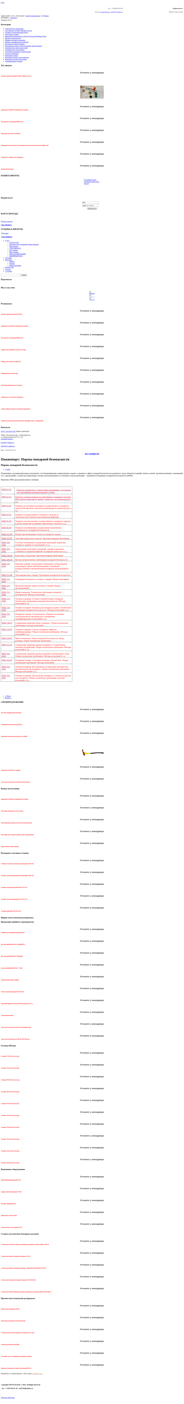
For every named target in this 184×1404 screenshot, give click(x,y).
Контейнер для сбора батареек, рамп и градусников (17, 834)
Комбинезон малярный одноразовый (12, 932)
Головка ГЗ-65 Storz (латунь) (10, 1068)
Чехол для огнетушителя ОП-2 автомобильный (16, 1027)
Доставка (8, 258)
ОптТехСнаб (14, 242)
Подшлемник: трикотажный (10, 846)
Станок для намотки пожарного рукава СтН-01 (15, 1256)
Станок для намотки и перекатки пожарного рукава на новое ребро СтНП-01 (25, 1244)
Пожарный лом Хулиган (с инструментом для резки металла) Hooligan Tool (24, 145)
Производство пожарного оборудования (24, 244)
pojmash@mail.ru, (105, 12)
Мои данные (14, 252)
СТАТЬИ (8, 271)
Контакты (8, 260)
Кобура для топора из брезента (11, 361)
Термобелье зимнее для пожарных (12, 157)
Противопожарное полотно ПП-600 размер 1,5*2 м (17, 1003)
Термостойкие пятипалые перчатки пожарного (15, 409)
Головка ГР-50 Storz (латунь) (10, 1103)
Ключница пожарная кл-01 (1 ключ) (12, 811)
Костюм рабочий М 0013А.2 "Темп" (12, 968)
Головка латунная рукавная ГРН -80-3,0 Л (14, 899)
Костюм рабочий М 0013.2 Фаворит (12, 956)
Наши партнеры (15, 265)
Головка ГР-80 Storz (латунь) (10, 1127)
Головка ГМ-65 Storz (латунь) (10, 1092)
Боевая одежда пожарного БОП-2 (11, 314)
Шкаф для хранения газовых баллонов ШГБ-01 (16, 1368)
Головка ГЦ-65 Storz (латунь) (10, 1151)
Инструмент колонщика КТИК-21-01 (12, 338)
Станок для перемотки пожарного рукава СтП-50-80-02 (18, 1280)
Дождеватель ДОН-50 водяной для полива (14, 110)
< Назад (8, 696)
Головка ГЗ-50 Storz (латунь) (10, 1056)
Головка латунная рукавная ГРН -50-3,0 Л (14, 887)
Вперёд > (8, 698)
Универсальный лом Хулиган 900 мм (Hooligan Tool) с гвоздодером (22, 421)
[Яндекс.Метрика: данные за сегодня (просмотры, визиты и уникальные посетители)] (8, 1398)
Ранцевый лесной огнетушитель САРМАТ (14, 736)
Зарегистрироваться (32, 16)
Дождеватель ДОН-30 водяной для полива (14, 799)
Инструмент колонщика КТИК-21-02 (12, 121)
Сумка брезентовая (7, 1015)
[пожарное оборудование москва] (2, 3)
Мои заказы (13, 246)
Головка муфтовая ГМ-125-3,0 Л (11, 911)
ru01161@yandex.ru (117, 12)
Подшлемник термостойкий (10, 980)
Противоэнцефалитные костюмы (11, 385)
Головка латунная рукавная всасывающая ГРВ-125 (17, 875)
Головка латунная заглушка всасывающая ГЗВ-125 (17, 864)
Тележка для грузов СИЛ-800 (10, 1344)
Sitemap (12, 264)
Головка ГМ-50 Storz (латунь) (10, 1080)
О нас (7, 240)
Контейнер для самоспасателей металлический (16, 823)
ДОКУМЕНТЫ (15, 248)
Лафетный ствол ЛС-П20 (9, 1215)
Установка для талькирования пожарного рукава (16, 1356)
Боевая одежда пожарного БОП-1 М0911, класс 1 (16, 76)
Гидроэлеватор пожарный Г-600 (11, 1192)
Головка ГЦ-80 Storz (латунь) (10, 1163)
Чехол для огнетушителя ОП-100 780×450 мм (15, 782)
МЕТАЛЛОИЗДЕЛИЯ (17, 254)
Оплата (7, 269)
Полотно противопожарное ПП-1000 (12, 992)
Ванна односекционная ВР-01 (10, 1309)
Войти (46, 16)
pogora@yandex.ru (7, 442)
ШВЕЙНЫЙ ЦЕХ (16, 256)
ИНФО (12, 262)
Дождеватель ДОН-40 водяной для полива (14, 326)
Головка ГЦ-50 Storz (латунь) (10, 1139)
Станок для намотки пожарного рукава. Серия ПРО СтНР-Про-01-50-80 (23, 1268)
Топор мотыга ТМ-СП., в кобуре (11, 770)
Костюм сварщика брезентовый (11, 713)
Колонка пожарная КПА (8, 1203)
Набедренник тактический (9, 373)
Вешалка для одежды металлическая (13, 1321)
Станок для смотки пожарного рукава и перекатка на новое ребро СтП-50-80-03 (26, 1292)
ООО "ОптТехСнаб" (8, 431)
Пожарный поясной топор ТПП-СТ (11, 724)
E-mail (7, 469)
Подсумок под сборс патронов (10, 133)
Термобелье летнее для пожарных (12, 397)
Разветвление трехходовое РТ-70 (11, 1227)
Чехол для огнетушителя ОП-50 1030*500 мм (15, 1039)
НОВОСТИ (9, 267)
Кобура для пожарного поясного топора (13, 350)
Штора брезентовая (7, 169)
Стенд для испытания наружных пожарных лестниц (17, 1332)
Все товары (13, 250)
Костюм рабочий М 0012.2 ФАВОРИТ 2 (13, 944)
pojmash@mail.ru (7, 439)
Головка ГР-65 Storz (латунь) (10, 1115)
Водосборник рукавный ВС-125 (11, 1180)
